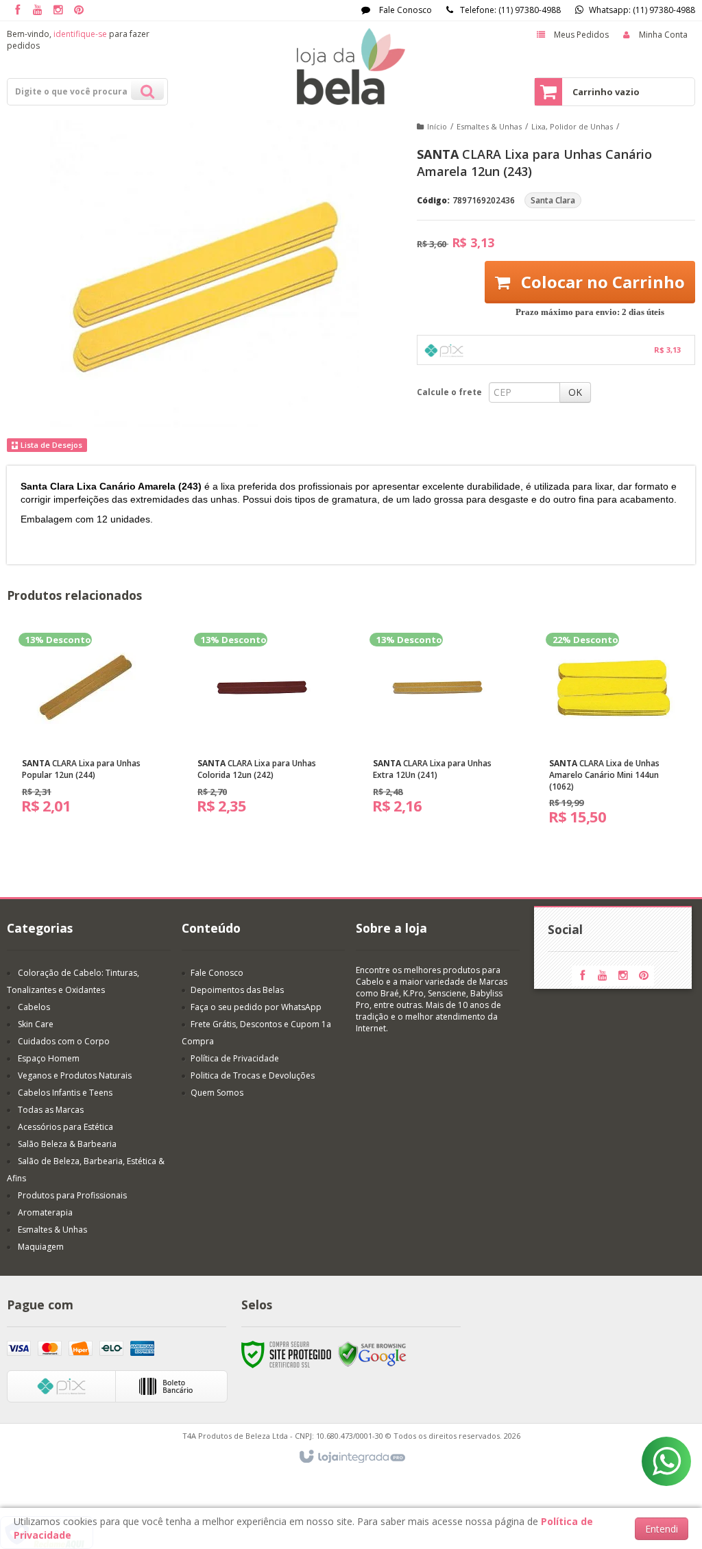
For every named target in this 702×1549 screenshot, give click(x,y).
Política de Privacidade (235, 1058)
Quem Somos (217, 1092)
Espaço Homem (49, 1058)
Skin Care (35, 1024)
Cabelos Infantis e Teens (65, 1092)
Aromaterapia (45, 1212)
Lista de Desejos (50, 445)
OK (575, 392)
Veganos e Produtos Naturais (75, 1075)
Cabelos (34, 1007)
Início (437, 126)
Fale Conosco (404, 10)
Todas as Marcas (51, 1110)
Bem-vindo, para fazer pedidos (78, 39)
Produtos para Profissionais (72, 1195)
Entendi (661, 1528)
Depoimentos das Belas (237, 990)
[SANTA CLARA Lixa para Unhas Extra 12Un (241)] (437, 728)
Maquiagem (41, 1246)
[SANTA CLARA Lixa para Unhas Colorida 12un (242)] (262, 728)
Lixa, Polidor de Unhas (572, 126)
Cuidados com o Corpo (64, 1041)
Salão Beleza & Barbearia (67, 1144)
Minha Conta (663, 34)
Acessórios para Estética (65, 1127)
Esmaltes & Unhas (489, 126)
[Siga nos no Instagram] (58, 10)
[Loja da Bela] (350, 66)
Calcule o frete (449, 392)
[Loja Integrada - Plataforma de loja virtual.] (351, 1457)
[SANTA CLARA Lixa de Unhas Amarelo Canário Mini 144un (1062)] (613, 734)
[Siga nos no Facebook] (17, 10)
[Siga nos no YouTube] (602, 976)
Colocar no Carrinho (601, 281)
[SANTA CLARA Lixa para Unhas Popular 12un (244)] (86, 728)
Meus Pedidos (581, 34)
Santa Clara (553, 200)
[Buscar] (147, 89)
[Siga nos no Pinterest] (79, 10)
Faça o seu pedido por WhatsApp (256, 1007)
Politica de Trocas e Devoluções (253, 1075)
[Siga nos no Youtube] (37, 10)
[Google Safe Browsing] (372, 1353)
